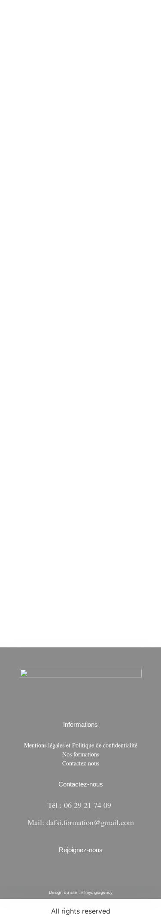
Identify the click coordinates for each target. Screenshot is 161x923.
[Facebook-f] (75, 872)
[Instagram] (86, 872)
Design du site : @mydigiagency (80, 892)
